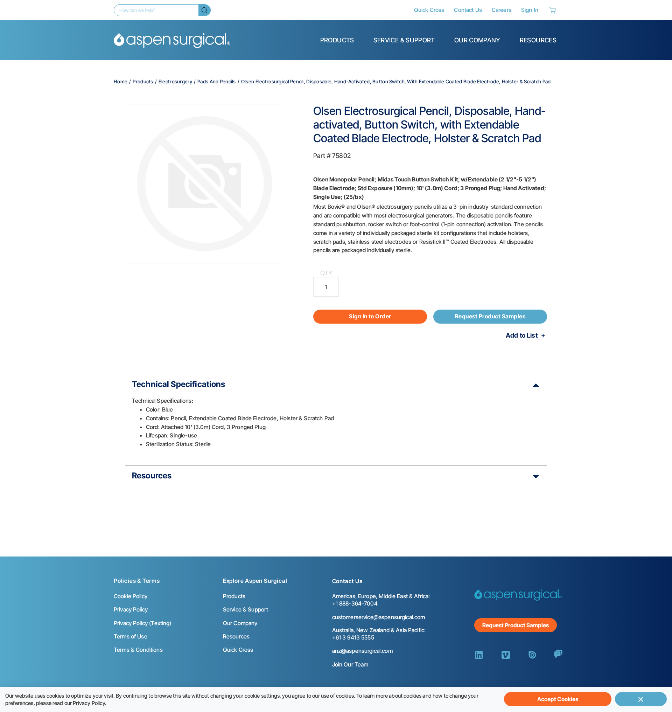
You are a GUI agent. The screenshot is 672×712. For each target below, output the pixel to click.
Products (337, 40)
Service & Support (404, 40)
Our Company (477, 40)
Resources (538, 40)
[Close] (641, 699)
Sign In (529, 9)
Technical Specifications (178, 384)
